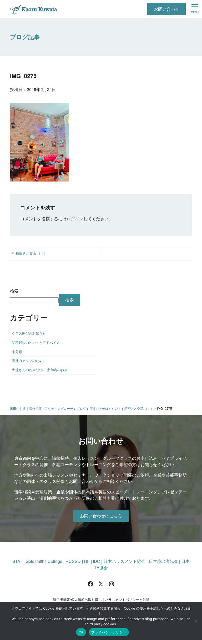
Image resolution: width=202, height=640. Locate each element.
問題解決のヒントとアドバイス (36, 342)
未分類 (17, 351)
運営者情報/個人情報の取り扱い (77, 599)
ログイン (75, 219)
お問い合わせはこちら (101, 516)
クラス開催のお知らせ (29, 333)
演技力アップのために (29, 360)
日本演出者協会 (163, 561)
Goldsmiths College (44, 561)
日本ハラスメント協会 (124, 561)
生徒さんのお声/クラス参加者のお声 (40, 369)
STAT (17, 561)
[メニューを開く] (194, 8)
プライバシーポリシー (108, 632)
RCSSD (73, 561)
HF (87, 561)
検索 (14, 291)
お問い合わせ (166, 9)
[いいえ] (195, 620)
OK (81, 632)
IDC (96, 561)
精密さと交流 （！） (31, 252)
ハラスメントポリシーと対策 (127, 599)
